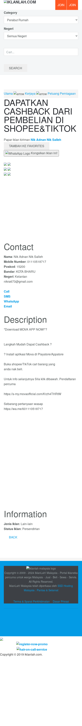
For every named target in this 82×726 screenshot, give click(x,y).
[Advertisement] (41, 462)
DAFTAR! (61, 5)
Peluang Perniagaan (62, 93)
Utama (8, 93)
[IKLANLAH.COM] (20, 5)
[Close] (1, 638)
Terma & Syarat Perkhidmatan (31, 601)
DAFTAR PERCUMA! (73, 6)
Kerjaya (30, 93)
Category (10, 12)
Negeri (9, 28)
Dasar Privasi (61, 601)
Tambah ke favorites (26, 146)
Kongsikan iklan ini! (43, 153)
